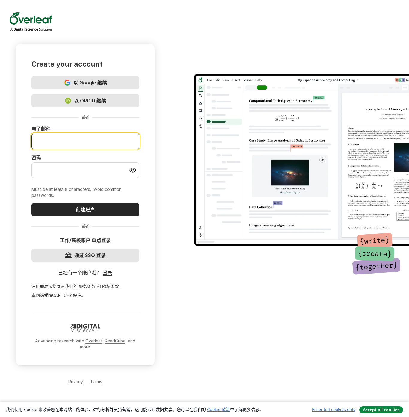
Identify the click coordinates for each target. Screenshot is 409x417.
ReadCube (115, 340)
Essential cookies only (333, 409)
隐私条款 (110, 286)
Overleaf (93, 340)
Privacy (75, 381)
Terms (96, 381)
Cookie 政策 (218, 409)
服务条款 (87, 286)
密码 (36, 158)
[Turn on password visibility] (132, 170)
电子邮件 (41, 129)
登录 (107, 273)
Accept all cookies (381, 410)
